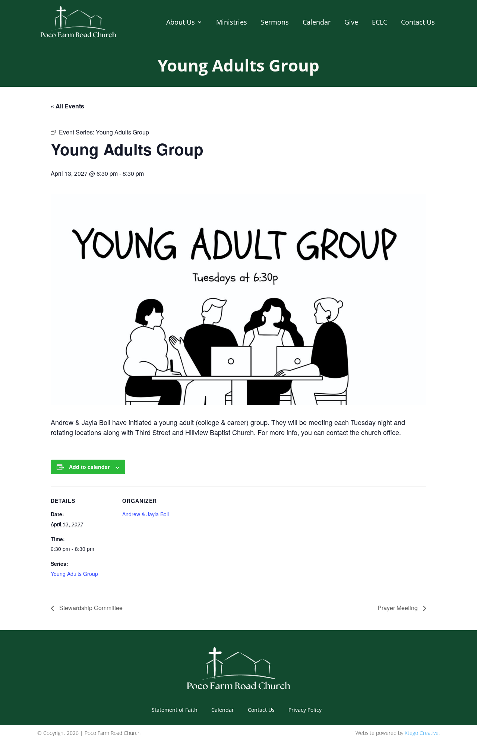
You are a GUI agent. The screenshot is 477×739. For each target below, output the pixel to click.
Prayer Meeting (398, 607)
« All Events (67, 106)
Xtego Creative (422, 732)
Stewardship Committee (90, 607)
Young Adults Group (74, 573)
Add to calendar (89, 466)
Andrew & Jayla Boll (145, 514)
